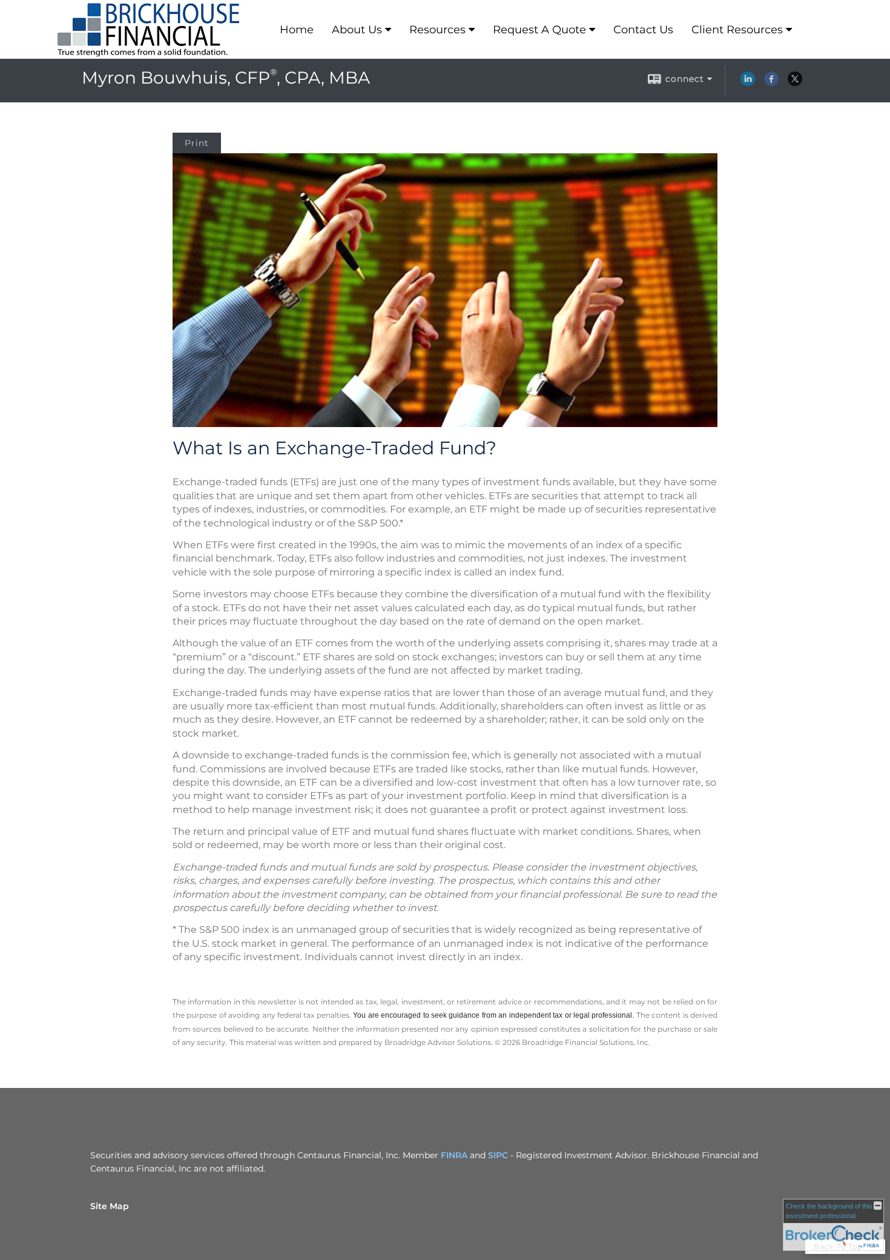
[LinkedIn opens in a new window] (747, 83)
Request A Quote (539, 29)
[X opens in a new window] (795, 83)
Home (297, 29)
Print (197, 143)
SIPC (498, 1155)
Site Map (109, 1206)
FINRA (454, 1155)
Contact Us (643, 29)
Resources (437, 29)
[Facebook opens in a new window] (771, 83)
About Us (357, 29)
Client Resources (737, 29)
